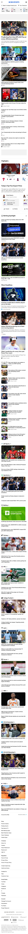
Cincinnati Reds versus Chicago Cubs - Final (16, 9)
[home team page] (5, 202)
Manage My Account (6, 918)
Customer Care (5, 893)
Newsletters (4, 921)
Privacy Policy (4, 877)
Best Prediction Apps (6, 850)
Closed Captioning (5, 883)
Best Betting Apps (5, 848)
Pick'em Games (5, 841)
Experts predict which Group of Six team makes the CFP (14, 97)
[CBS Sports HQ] (20, 929)
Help (2, 891)
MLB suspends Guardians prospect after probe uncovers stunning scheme (14, 76)
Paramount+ (4, 867)
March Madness (5, 852)
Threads (3, 910)
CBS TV (3, 869)
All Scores (8, 9)
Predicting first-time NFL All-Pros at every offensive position (14, 33)
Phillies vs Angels (10, 173)
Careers (3, 862)
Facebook (3, 906)
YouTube (3, 899)
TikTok (2, 901)
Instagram (3, 903)
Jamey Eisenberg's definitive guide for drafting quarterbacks (14, 55)
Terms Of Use (4, 875)
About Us (3, 860)
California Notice (5, 885)
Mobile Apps (4, 854)
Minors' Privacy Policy (6, 880)
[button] (1, 2)
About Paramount (5, 865)
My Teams (3, 923)
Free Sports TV (4, 845)
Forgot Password (5, 925)
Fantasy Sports (4, 843)
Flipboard (3, 913)
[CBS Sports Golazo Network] (14, 932)
